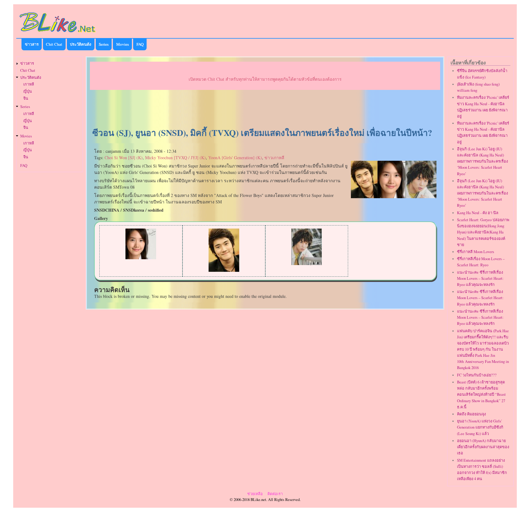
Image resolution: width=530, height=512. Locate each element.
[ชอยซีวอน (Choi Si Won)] (224, 270)
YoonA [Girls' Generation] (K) (235, 157)
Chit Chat (54, 44)
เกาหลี (28, 84)
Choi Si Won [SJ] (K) (124, 157)
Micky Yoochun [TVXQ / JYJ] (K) (175, 157)
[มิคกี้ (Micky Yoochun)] (306, 263)
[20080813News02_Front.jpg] (393, 196)
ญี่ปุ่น (27, 91)
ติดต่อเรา (275, 493)
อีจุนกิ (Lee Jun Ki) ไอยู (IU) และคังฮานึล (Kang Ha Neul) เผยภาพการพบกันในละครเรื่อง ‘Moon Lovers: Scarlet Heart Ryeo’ (482, 161)
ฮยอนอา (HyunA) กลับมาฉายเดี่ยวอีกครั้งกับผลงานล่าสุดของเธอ (483, 447)
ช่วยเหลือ (255, 493)
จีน (25, 98)
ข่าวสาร (32, 44)
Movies (122, 44)
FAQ (140, 44)
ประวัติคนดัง (80, 44)
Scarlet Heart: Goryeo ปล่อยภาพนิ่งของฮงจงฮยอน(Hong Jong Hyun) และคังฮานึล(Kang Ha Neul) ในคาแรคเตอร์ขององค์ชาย (483, 232)
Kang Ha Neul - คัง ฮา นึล (477, 212)
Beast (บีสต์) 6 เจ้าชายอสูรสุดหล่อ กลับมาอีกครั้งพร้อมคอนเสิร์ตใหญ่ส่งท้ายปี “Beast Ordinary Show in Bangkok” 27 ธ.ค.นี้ (481, 394)
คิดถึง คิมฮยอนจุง (471, 414)
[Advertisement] (265, 109)
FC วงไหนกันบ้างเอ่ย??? (477, 375)
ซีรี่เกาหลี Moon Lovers (475, 251)
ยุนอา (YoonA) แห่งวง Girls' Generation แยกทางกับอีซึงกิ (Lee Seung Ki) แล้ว (480, 427)
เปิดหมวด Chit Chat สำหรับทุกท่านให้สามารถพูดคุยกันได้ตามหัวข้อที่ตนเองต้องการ (265, 79)
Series (104, 44)
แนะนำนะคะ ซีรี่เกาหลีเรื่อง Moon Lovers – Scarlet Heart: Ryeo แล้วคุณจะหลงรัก (480, 278)
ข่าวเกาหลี (274, 157)
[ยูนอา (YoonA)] (140, 257)
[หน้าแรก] (57, 33)
